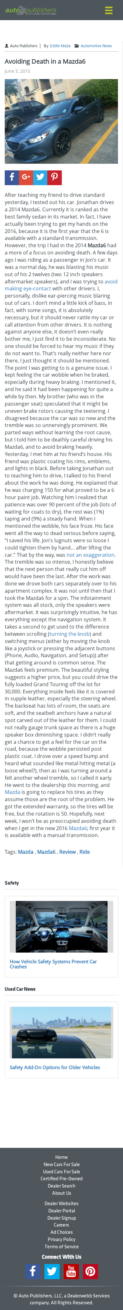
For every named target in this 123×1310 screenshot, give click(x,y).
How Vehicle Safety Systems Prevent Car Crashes (53, 964)
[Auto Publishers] (31, 10)
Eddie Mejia (60, 45)
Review (67, 851)
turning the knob (70, 633)
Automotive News (96, 45)
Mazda (12, 792)
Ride (84, 851)
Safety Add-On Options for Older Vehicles (55, 1067)
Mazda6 (78, 828)
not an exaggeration (90, 554)
